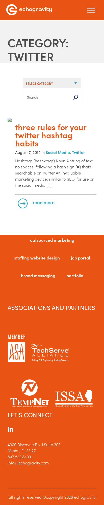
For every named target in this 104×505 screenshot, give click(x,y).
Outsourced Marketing (52, 240)
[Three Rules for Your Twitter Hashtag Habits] (52, 120)
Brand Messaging (38, 275)
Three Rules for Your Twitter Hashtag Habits (50, 135)
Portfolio (74, 275)
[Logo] (29, 10)
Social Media (58, 152)
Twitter (78, 152)
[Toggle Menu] (91, 10)
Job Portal (80, 258)
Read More (44, 202)
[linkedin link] (11, 430)
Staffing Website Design (37, 258)
